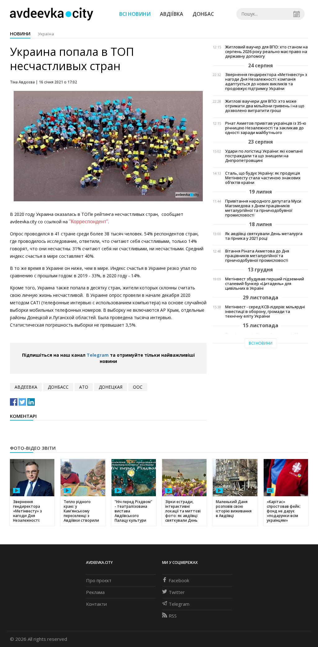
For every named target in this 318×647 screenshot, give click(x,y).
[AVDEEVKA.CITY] (51, 14)
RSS (173, 616)
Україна (46, 34)
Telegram (98, 355)
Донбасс (58, 387)
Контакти (96, 604)
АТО (83, 387)
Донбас (203, 14)
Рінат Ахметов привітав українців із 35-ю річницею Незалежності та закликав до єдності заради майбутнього (265, 128)
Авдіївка (171, 14)
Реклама (95, 592)
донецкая (110, 387)
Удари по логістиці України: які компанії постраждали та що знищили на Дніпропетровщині (264, 156)
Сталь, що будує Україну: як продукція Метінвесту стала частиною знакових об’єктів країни (263, 178)
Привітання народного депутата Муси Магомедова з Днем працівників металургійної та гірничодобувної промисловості (263, 208)
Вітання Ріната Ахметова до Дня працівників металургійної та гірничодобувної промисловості (257, 256)
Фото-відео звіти (33, 448)
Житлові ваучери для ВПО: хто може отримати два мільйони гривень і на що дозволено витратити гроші (264, 106)
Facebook (179, 580)
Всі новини (135, 14)
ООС (138, 387)
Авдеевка (26, 387)
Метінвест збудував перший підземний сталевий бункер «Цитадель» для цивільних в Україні (264, 284)
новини (20, 33)
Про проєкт (98, 580)
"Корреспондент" (88, 221)
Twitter (177, 592)
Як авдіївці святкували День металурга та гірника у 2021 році (263, 236)
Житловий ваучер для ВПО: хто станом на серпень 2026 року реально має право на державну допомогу (266, 52)
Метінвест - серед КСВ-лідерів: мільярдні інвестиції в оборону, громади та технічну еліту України (265, 312)
